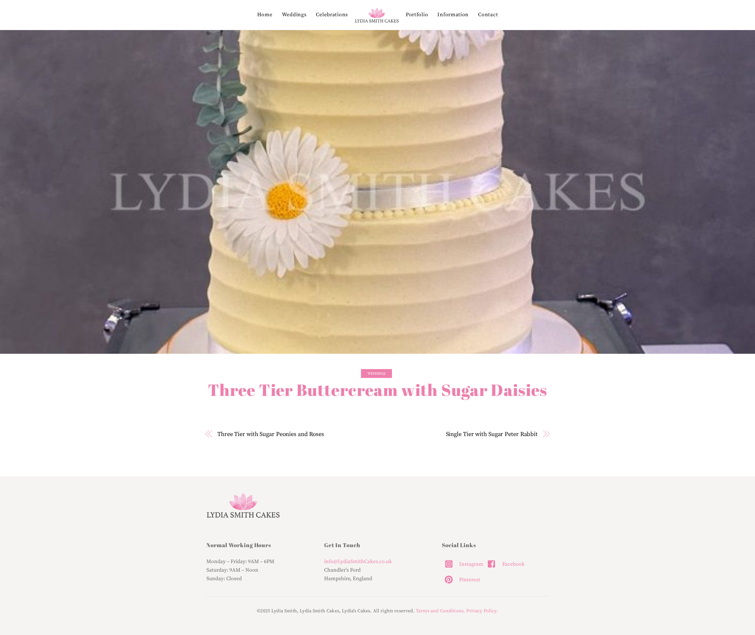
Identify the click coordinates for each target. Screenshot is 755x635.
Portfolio (417, 14)
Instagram (470, 564)
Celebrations (332, 14)
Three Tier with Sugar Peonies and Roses (270, 434)
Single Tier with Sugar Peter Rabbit (492, 434)
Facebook (513, 564)
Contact (488, 14)
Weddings (294, 14)
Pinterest (469, 580)
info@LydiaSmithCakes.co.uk (358, 561)
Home (265, 14)
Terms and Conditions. (440, 611)
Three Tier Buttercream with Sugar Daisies (377, 390)
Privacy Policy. (482, 611)
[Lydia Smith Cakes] (377, 15)
